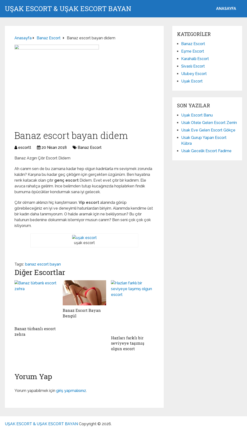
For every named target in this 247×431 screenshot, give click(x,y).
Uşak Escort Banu (197, 115)
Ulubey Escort (194, 73)
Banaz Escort (90, 147)
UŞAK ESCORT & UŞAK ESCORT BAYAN (68, 8)
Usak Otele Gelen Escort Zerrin (209, 122)
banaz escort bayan (43, 264)
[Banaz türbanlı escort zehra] (36, 302)
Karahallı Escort (195, 58)
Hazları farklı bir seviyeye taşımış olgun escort (127, 343)
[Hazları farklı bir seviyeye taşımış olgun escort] (132, 306)
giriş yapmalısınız (71, 390)
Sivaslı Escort (193, 66)
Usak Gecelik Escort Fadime (206, 151)
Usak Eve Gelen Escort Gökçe (208, 130)
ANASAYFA (226, 8)
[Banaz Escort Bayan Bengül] (84, 292)
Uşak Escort (192, 81)
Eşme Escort (192, 51)
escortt (24, 147)
